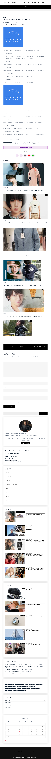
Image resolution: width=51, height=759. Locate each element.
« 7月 (6, 740)
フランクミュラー (13, 686)
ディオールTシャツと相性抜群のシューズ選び (14, 671)
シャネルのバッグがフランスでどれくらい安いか (15, 673)
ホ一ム (6, 751)
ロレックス (12, 684)
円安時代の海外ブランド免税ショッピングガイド (25, 2)
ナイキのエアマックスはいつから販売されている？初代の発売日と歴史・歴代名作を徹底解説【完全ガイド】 (35, 514)
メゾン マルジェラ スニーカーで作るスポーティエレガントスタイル (19, 664)
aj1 (11, 690)
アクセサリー (9, 472)
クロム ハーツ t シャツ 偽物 (11, 460)
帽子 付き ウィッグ (16, 690)
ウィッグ (8, 476)
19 (19, 731)
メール (5, 387)
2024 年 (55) (8, 705)
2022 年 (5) (7, 710)
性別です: (22, 433)
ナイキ (7, 684)
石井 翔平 (6, 22)
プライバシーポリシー (26, 751)
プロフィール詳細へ (25, 443)
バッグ (8, 480)
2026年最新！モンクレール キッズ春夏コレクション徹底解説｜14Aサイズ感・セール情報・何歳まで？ (24, 255)
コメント (5, 359)
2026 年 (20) (8, 700)
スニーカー (19, 688)
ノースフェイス (32, 686)
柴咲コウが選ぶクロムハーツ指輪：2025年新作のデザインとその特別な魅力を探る (35, 617)
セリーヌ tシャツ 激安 (9, 454)
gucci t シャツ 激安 (9, 458)
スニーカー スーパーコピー (10, 688)
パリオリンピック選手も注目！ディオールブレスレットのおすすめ (19, 666)
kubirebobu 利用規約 (12, 751)
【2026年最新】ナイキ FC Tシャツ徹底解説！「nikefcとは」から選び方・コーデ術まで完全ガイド (23, 190)
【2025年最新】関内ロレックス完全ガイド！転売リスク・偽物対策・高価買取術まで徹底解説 (35, 604)
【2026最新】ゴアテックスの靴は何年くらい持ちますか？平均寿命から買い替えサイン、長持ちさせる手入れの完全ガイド (35, 528)
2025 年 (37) (8, 702)
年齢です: (16, 433)
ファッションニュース (11, 484)
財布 (7, 496)
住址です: (31, 435)
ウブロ (7, 686)
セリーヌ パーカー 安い (8, 24)
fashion (26, 684)
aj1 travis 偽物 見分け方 (35, 688)
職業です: (7, 435)
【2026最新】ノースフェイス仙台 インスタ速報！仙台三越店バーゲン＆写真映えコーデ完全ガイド (23, 316)
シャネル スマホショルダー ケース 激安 (33, 644)
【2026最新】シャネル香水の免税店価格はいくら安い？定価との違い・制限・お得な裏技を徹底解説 (35, 555)
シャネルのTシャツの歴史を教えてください (14, 669)
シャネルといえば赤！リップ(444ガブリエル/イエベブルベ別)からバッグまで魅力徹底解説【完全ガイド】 (35, 569)
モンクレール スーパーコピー (11, 456)
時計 (8, 488)
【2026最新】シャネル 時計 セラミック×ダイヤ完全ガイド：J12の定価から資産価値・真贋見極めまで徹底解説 (36, 541)
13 (25, 729)
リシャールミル (39, 684)
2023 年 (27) (8, 707)
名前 (5, 379)
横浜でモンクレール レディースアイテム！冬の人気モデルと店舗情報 (17, 340)
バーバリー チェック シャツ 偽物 (12, 453)
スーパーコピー (32, 684)
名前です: (7, 433)
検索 (43, 413)
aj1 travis (7, 690)
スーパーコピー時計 (26, 688)
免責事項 (19, 751)
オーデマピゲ (19, 686)
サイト (4, 394)
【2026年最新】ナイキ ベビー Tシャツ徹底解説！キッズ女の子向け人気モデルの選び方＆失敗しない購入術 (25, 223)
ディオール (26, 686)
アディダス (22, 684)
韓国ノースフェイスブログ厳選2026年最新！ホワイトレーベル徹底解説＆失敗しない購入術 (22, 285)
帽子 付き (23, 690)
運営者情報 (33, 751)
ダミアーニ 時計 (29, 589)
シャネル (16, 684)
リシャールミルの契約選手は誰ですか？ (33, 630)
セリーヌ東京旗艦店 (7, 142)
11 (13, 729)
